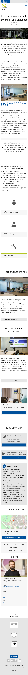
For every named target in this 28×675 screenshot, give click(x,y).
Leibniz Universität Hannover (16, 665)
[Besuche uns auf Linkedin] (19, 660)
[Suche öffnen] (26, 1)
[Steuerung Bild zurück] (1, 103)
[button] (3, 147)
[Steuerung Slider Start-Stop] (3, 103)
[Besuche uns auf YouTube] (12, 660)
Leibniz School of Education (9, 10)
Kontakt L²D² (14, 445)
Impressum (5, 668)
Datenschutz (13, 668)
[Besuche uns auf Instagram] (15, 660)
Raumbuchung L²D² (14, 458)
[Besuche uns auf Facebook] (8, 660)
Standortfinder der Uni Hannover (13, 537)
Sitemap (14, 670)
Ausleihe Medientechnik (14, 413)
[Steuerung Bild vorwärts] (4, 103)
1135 (4, 597)
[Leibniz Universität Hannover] (5, 1)
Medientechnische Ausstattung (11, 381)
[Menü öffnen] (26, 6)
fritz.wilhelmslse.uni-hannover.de (11, 586)
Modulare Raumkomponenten (11, 319)
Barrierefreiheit (21, 668)
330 (3, 602)
